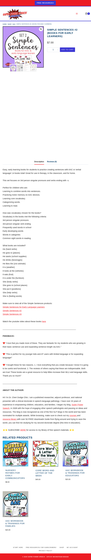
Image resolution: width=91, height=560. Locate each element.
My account (72, 547)
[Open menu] (77, 13)
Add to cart (67, 49)
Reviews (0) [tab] (52, 162)
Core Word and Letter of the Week (45, 473)
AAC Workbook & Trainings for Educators (75, 473)
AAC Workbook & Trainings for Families (15, 523)
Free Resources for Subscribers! (41, 547)
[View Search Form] (82, 14)
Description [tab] (39, 162)
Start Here (18, 547)
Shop (62, 547)
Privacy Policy (45, 551)
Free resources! (45, 3)
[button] (41, 29)
